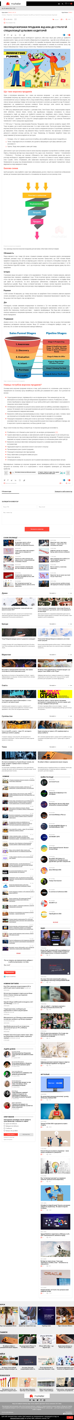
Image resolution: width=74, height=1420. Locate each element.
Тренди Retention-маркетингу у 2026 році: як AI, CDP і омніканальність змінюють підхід (55, 1234)
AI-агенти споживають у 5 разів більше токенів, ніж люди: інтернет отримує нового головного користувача (21, 816)
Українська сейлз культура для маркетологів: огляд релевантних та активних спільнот (24, 560)
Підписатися (10, 972)
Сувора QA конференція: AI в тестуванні (58, 793)
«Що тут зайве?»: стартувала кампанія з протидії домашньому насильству (21, 906)
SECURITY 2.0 (53, 902)
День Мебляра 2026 (55, 869)
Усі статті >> (53, 593)
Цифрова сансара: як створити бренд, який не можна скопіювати (60, 551)
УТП (56, 432)
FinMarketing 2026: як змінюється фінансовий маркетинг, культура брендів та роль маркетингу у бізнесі (21, 879)
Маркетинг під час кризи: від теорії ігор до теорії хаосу (60, 575)
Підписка (71, 4)
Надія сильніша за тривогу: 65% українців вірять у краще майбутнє (21, 892)
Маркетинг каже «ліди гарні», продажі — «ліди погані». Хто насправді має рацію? (58, 544)
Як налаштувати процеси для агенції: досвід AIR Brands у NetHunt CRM (54, 1097)
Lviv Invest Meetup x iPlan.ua (57, 814)
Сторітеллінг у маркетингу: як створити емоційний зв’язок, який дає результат (24, 576)
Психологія (5, 1375)
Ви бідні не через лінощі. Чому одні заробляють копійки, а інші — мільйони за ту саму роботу (54, 1262)
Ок (70, 1417)
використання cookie (17, 1418)
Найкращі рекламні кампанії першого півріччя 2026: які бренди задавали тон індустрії (55, 1062)
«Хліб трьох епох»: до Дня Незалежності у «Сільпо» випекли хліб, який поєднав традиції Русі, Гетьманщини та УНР (21, 865)
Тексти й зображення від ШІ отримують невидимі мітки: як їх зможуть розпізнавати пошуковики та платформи (21, 942)
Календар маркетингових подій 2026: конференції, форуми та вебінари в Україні (20, 885)
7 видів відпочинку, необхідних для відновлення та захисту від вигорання (16, 1009)
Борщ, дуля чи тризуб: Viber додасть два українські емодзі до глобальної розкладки (20, 850)
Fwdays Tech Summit (55, 880)
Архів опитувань (8, 1139)
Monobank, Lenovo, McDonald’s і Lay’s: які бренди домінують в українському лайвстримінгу (21, 948)
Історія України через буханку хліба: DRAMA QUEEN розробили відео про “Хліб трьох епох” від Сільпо (21, 795)
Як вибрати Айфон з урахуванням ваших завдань (9, 1346)
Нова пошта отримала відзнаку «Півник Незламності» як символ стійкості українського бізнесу (21, 809)
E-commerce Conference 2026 (58, 891)
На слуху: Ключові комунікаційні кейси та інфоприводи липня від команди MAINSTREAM (55, 979)
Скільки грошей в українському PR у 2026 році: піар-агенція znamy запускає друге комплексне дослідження (21, 921)
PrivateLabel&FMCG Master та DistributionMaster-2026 (58, 826)
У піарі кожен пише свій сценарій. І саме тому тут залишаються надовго (25, 552)
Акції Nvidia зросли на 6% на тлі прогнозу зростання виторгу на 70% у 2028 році (16, 1027)
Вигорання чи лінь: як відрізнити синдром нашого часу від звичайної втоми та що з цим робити (9, 1389)
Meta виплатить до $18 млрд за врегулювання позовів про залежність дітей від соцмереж (18, 1018)
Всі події (55, 922)
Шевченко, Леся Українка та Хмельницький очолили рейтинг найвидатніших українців (20, 844)
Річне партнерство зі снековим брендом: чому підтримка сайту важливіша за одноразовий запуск (46, 1368)
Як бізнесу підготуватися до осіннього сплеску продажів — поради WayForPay (21, 913)
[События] (68, 4)
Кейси (2, 1354)
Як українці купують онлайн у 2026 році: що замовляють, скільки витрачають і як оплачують (21, 787)
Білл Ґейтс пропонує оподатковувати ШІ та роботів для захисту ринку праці (17, 987)
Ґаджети (3, 1332)
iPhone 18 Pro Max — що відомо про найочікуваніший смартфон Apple (46, 1346)
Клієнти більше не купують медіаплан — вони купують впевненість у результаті (55, 1151)
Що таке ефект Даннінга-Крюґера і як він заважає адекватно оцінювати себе (27, 1389)
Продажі (56, 19)
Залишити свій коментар (63, 491)
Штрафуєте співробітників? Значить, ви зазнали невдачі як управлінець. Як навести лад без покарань (55, 1207)
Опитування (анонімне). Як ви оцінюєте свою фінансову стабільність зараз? (17, 1120)
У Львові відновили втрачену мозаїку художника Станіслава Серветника (21, 780)
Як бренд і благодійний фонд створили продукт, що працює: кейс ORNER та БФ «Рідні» (9, 1368)
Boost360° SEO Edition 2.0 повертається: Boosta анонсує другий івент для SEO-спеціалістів (59, 860)
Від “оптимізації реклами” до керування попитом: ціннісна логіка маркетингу (25, 585)
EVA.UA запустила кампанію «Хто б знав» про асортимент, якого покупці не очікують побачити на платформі (54, 1035)
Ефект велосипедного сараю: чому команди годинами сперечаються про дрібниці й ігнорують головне (46, 1389)
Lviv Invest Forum (54, 781)
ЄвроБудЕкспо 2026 (55, 913)
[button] (71, 593)
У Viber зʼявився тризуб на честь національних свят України (21, 857)
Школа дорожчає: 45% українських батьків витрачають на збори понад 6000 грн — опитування (20, 900)
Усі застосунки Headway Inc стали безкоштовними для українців (18, 871)
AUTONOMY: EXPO (54, 836)
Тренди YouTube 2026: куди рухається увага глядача (54, 1124)
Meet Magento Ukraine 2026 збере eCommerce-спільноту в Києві (59, 804)
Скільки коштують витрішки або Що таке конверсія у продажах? (24, 567)
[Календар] (66, 4)
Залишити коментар (37, 529)
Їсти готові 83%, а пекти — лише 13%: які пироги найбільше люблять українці (21, 830)
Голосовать (11, 1134)
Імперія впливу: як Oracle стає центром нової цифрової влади (55, 1290)
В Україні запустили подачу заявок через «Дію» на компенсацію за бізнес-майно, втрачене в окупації (18, 1036)
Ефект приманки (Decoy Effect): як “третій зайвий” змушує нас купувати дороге (59, 560)
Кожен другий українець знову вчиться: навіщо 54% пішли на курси (21, 934)
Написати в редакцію (11, 483)
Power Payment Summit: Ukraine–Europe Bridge (59, 848)
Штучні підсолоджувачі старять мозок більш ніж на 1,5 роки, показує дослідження (18, 994)
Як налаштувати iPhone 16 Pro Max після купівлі (28, 1346)
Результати (26, 1134)
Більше (19, 953)
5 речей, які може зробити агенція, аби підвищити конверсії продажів (60, 584)
